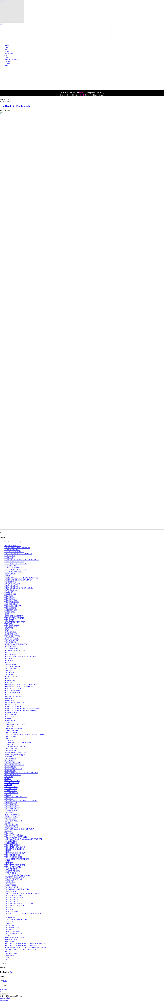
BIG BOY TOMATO (12, 584)
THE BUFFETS (10, 608)
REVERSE (8, 823)
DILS (6, 652)
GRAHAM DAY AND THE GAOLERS (19, 686)
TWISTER (8, 923)
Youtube (7, 63)
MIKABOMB (9, 761)
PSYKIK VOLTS (10, 811)
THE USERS (9, 929)
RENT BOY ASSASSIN (13, 821)
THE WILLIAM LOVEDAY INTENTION (20, 949)
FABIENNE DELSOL (12, 666)
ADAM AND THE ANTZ (14, 552)
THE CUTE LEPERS (12, 636)
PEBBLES (8, 785)
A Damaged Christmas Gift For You (17, 548)
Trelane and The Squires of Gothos (16, 919)
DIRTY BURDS (10, 654)
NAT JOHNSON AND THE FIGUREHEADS (21, 773)
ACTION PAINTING (12, 550)
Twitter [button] (6, 57)
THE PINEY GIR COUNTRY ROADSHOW (20, 801)
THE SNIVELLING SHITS (14, 865)
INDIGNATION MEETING (14, 724)
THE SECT (8, 833)
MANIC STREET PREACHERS (16, 753)
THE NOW (8, 777)
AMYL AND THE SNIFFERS (15, 564)
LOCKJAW (8, 740)
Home (6, 45)
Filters (3, 994)
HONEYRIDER (10, 714)
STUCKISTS (9, 881)
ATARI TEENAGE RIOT (13, 572)
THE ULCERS (10, 925)
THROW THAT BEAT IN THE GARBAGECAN (22, 913)
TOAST (7, 915)
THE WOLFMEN (11, 953)
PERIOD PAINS (10, 791)
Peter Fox (7, 795)
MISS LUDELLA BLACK (14, 765)
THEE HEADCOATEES (13, 897)
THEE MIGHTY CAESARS (14, 905)
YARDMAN (9, 955)
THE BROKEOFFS (11, 602)
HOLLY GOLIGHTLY (12, 706)
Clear (11, 972)
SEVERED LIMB (11, 841)
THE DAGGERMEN (12, 640)
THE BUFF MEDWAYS (13, 606)
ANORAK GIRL (10, 566)
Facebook (7, 61)
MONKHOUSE (10, 767)
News (6, 49)
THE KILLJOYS (10, 732)
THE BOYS (8, 596)
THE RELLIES (10, 819)
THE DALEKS (10, 642)
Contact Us (4, 1000)
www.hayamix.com (11, 59)
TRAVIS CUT (9, 917)
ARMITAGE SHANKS (13, 568)
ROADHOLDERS (11, 827)
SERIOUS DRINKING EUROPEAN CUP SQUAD (23, 839)
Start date (3, 990)
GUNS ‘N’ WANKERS (13, 690)
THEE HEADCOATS (12, 899)
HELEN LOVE (10, 704)
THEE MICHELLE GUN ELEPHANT (18, 903)
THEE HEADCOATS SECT (14, 901)
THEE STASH (9, 909)
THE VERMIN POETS (13, 933)
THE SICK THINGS (12, 855)
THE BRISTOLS (10, 600)
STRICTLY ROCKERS (13, 879)
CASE (6, 614)
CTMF (6, 630)
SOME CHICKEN (11, 869)
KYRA (7, 738)
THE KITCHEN (10, 736)
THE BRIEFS (9, 598)
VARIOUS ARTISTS (12, 931)
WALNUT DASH (11, 939)
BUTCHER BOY (10, 610)
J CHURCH (8, 726)
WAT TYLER (9, 941)
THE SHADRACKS (12, 845)
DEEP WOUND (10, 646)
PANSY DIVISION (11, 783)
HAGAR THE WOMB (12, 696)
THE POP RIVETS (11, 805)
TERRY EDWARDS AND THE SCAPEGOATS (22, 893)
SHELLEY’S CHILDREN (14, 849)
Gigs (6, 55)
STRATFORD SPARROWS (14, 877)
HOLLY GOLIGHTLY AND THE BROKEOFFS (22, 710)
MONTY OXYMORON (13, 769)
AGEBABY (8, 558)
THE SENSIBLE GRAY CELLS (16, 837)
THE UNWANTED (11, 927)
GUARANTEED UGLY (13, 688)
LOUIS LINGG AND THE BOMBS (17, 742)
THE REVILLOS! (11, 825)
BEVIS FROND (10, 582)
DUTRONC (8, 660)
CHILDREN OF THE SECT (14, 622)
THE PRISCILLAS (11, 809)
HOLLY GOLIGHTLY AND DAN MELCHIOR (22, 708)
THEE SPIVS (9, 907)
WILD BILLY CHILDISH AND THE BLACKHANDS (24, 943)
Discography (8, 53)
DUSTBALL (9, 658)
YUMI (6, 957)
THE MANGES (10, 751)
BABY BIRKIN (10, 574)
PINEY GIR (8, 799)
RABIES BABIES (11, 817)
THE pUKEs (9, 813)
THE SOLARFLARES (12, 867)
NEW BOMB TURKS (12, 775)
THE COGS (8, 624)
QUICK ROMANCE (12, 815)
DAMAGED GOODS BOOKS (15, 644)
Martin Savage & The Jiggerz (14, 755)
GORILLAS (8, 682)
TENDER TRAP (10, 891)
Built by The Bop (6, 998)
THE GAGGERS (10, 672)
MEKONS (8, 757)
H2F (6, 694)
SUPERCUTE (9, 883)
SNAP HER (8, 863)
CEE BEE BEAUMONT (13, 616)
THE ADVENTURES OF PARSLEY (18, 554)
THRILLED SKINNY (12, 911)
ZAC (6, 959)
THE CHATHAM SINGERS (15, 618)
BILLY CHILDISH (11, 586)
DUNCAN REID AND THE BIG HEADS (20, 656)
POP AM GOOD (10, 803)
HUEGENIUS (9, 720)
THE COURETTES (11, 626)
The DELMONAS (11, 648)
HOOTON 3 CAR (11, 716)
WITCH (7, 951)
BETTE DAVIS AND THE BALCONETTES (21, 578)
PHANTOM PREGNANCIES (15, 797)
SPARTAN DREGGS (12, 871)
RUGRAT (8, 831)
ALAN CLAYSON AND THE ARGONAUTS (21, 560)
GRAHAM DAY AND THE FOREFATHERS (21, 684)
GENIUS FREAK (11, 676)
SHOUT (7, 851)
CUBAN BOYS (10, 632)
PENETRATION (10, 789)
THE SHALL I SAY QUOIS (14, 847)
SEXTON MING (10, 843)
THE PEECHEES (11, 787)
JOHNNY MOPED (11, 730)
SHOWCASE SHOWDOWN (15, 853)
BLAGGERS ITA (11, 590)
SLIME (7, 861)
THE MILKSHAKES (12, 763)
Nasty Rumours (10, 771)
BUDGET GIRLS (11, 604)
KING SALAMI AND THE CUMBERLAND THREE (24, 734)
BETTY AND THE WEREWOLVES (18, 580)
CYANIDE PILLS (11, 638)
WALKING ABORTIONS (14, 937)
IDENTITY (8, 722)
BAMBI (7, 576)
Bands (6, 51)
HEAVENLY (9, 700)
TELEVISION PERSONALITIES (16, 889)
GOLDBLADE (10, 680)
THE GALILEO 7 (11, 674)
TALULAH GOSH (11, 887)
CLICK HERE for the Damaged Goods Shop (82, 92)
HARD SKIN (9, 698)
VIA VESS (8, 935)
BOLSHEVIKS (10, 594)
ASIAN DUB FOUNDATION (15, 570)
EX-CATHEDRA (10, 664)
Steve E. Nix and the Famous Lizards (17, 875)
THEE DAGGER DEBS (13, 895)
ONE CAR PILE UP (12, 781)
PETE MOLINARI (11, 793)
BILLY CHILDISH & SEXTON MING (18, 588)
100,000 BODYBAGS (12, 546)
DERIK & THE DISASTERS (15, 650)
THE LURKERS (10, 749)
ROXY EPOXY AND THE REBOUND (19, 829)
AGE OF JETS (9, 556)
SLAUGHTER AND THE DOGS (16, 859)
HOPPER (7, 718)
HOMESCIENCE (10, 712)
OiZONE (7, 779)
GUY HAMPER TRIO (12, 692)
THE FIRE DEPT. (11, 668)
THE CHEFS (9, 620)
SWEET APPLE (10, 885)
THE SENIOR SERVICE (13, 835)
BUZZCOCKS (9, 612)
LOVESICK (8, 745)
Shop (6, 47)
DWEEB (7, 662)
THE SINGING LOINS (13, 857)
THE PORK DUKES (12, 807)
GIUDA (7, 678)
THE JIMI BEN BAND (13, 728)
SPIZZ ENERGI (10, 873)
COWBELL (8, 628)
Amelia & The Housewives (14, 562)
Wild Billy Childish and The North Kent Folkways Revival (25, 947)
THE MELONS (10, 759)
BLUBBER (8, 592)
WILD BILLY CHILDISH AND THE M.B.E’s (21, 945)
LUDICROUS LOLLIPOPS (14, 747)
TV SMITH (8, 921)
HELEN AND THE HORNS (15, 702)
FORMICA (8, 670)
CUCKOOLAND (10, 634)
